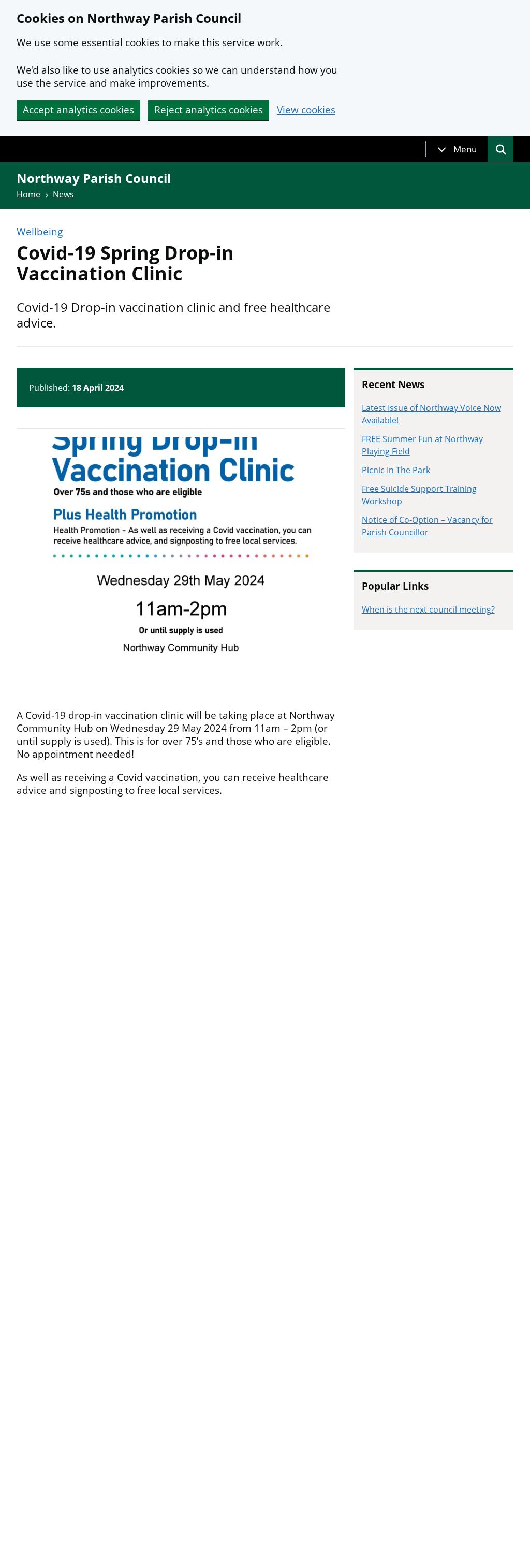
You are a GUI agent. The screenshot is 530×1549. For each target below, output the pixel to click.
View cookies (306, 110)
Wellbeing (40, 231)
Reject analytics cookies (208, 110)
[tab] (457, 149)
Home (28, 194)
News (63, 194)
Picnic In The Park (396, 470)
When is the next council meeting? (428, 609)
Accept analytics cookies (78, 110)
